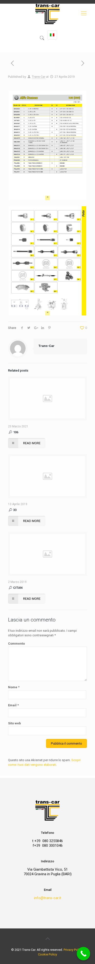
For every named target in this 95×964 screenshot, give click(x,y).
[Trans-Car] (47, 28)
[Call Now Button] (83, 953)
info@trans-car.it (47, 898)
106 (15, 432)
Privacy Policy (73, 950)
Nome (13, 687)
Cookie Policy (47, 954)
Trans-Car (38, 77)
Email (13, 705)
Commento (16, 643)
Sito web (14, 723)
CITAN (17, 588)
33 (14, 510)
